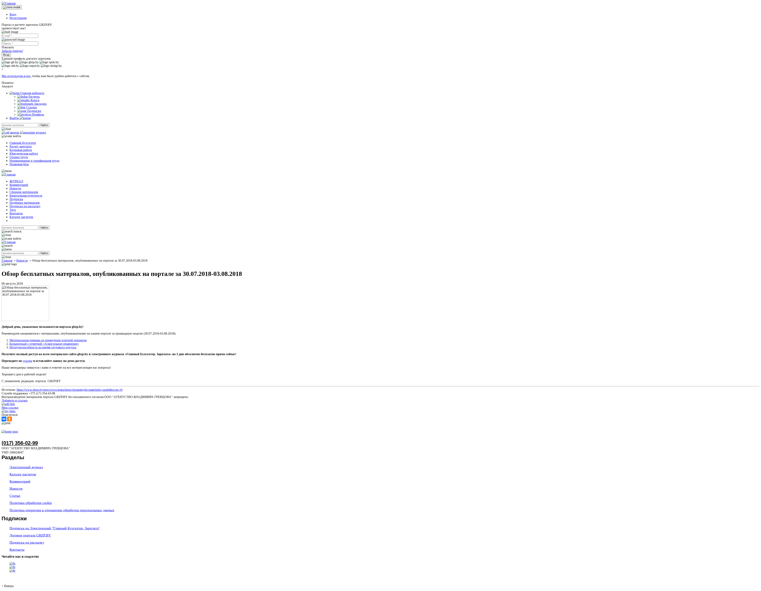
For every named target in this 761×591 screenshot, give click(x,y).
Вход (13, 14)
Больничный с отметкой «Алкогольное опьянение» (44, 343)
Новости (15, 188)
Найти (44, 125)
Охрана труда (19, 157)
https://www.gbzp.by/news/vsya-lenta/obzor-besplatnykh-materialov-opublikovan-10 (69, 389)
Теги (13, 209)
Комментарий (19, 184)
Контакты (16, 213)
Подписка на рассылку (25, 206)
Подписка (16, 199)
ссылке (27, 360)
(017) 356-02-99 (20, 443)
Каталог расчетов (21, 217)
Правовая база (19, 164)
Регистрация (18, 18)
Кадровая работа (21, 150)
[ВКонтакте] (4, 419)
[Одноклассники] (9, 419)
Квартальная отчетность (26, 195)
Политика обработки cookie (31, 503)
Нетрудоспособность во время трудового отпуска (43, 347)
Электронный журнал (26, 467)
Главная (7, 260)
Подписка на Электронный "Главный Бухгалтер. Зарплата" (55, 528)
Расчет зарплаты (21, 146)
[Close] (12, 7)
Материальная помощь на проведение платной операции (48, 340)
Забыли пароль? (12, 51)
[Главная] (8, 3)
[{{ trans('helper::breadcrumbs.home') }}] (10, 431)
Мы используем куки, (17, 76)
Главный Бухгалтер (23, 142)
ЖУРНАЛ (16, 181)
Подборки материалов (25, 202)
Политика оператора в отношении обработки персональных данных (62, 510)
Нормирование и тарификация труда (34, 160)
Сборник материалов (24, 192)
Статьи (15, 496)
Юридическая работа (24, 153)
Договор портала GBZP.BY (30, 535)
